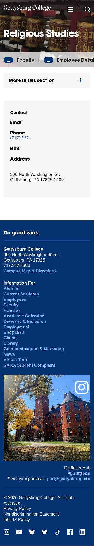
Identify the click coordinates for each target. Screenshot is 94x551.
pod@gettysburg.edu (68, 479)
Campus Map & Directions (30, 271)
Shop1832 (14, 332)
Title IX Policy (17, 519)
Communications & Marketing (34, 349)
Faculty (25, 60)
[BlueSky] (32, 532)
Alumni (11, 288)
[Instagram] (6, 532)
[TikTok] (57, 532)
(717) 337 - (20, 138)
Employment (16, 327)
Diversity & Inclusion (25, 321)
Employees (15, 299)
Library (11, 343)
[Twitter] (45, 532)
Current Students (21, 294)
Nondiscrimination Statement (31, 514)
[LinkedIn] (82, 532)
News (9, 354)
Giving (10, 338)
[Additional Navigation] (70, 9)
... (8, 60)
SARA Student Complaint (29, 365)
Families (12, 310)
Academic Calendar (24, 316)
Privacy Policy (17, 508)
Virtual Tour (15, 360)
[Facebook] (70, 532)
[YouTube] (19, 532)
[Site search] (87, 9)
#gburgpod (79, 473)
